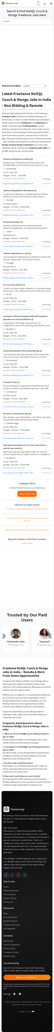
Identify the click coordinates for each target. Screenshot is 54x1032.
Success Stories (10, 917)
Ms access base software (13, 285)
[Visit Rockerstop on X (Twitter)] (24, 875)
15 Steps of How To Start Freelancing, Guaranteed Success (27, 519)
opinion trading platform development (18, 190)
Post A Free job (27, 494)
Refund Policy (9, 956)
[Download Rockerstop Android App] (14, 994)
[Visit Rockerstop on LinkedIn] (12, 875)
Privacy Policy (9, 948)
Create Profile (27, 543)
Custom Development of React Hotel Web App (21, 351)
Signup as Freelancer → (27, 977)
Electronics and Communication (16, 413)
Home (6, 887)
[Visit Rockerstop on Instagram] (18, 875)
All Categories (9, 929)
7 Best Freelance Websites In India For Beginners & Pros (27, 530)
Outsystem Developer (12, 222)
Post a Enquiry (10, 894)
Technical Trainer (10, 382)
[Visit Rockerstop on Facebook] (6, 875)
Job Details (46, 183)
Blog (5, 913)
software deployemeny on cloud (16, 253)
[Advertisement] (27, 54)
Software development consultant (17, 159)
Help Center (9, 941)
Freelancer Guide (11, 952)
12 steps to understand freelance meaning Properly (27, 509)
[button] (50, 3)
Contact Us (8, 902)
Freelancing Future (12, 925)
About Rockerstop (11, 890)
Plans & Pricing (10, 898)
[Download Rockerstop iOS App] (20, 994)
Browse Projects (10, 921)
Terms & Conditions (12, 945)
